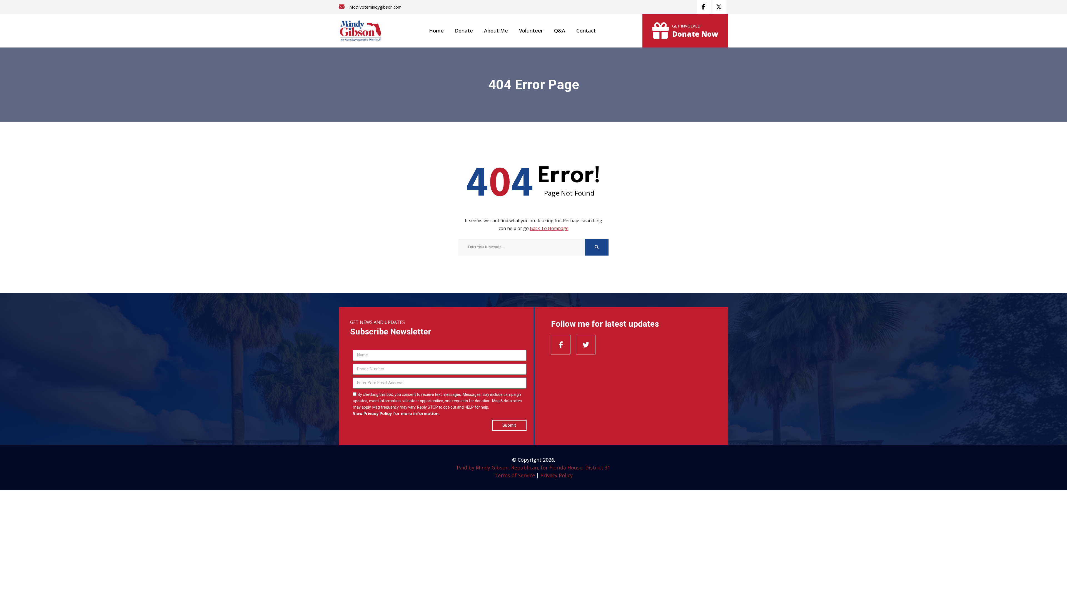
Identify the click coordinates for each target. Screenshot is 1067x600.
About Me (496, 30)
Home (436, 30)
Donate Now (695, 34)
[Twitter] (585, 344)
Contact (586, 30)
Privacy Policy (556, 475)
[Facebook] (560, 344)
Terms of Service (515, 475)
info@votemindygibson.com (375, 7)
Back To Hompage (549, 228)
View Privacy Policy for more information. (396, 414)
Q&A (559, 30)
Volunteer (531, 30)
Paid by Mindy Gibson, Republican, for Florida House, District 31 (533, 467)
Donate (464, 30)
